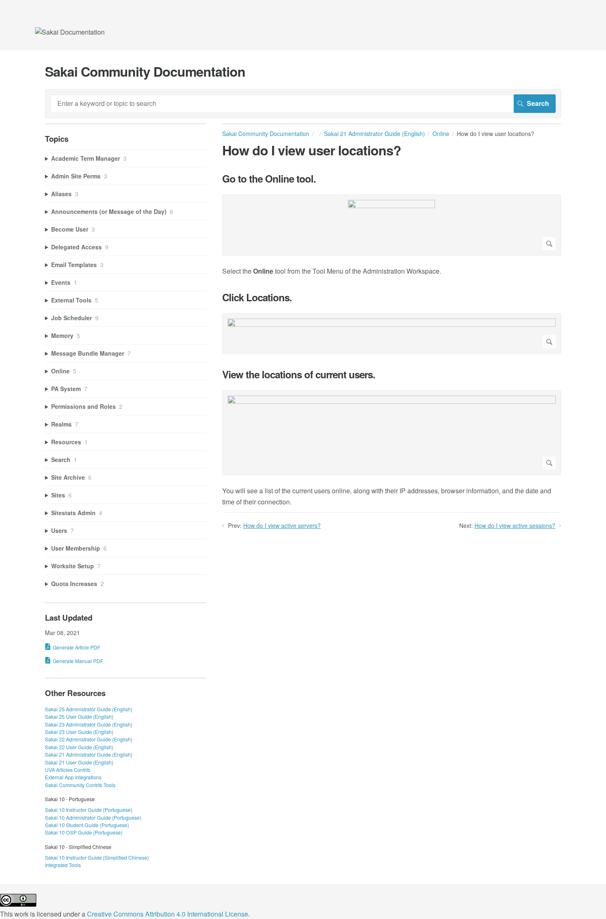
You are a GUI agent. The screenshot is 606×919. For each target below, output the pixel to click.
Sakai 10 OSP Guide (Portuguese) (83, 832)
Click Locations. (257, 297)
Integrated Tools (63, 864)
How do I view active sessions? (514, 525)
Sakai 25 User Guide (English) (79, 716)
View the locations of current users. (298, 374)
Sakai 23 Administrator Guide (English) (88, 724)
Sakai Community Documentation (265, 133)
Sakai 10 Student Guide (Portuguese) (87, 824)
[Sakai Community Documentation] (70, 32)
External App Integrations (73, 777)
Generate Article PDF (76, 647)
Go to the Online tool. (269, 179)
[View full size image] (392, 225)
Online (440, 133)
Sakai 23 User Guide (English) (79, 731)
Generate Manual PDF (78, 660)
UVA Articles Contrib (67, 769)
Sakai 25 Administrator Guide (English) (88, 709)
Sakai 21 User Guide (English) (79, 762)
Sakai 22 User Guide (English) (79, 746)
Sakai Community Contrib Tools (80, 784)
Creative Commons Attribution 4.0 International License (167, 914)
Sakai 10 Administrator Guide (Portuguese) (93, 817)
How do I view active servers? (282, 525)
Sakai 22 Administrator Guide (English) (88, 739)
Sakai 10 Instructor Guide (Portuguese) (88, 809)
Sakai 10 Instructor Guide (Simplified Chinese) (97, 857)
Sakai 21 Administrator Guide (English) (374, 133)
